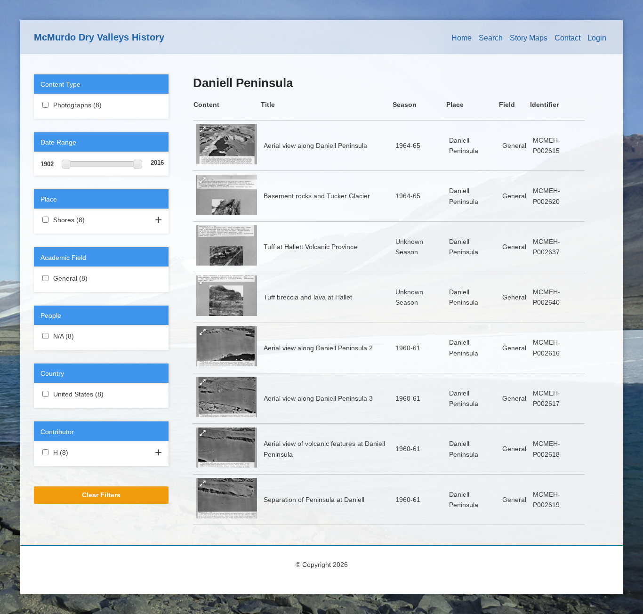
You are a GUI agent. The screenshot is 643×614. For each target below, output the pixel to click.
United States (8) (97, 395)
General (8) (99, 278)
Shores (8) (96, 220)
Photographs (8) (101, 106)
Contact (567, 38)
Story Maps (528, 38)
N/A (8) (85, 336)
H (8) (79, 452)
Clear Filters (101, 495)
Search (491, 38)
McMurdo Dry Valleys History (99, 37)
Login (596, 38)
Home (461, 38)
